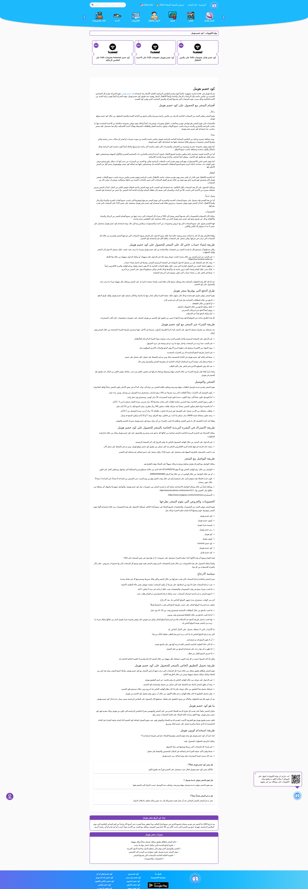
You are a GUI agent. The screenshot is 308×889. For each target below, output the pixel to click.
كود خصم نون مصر (133, 877)
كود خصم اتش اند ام (104, 874)
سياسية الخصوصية (158, 877)
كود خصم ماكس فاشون (104, 881)
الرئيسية (202, 5)
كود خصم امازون (133, 881)
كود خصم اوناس (104, 885)
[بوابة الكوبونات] (214, 5)
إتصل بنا (158, 874)
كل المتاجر (192, 5)
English (148, 5)
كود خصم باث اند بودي (104, 877)
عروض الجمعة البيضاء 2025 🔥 (170, 5)
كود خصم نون (133, 874)
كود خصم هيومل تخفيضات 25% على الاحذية (155, 57)
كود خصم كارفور (133, 885)
